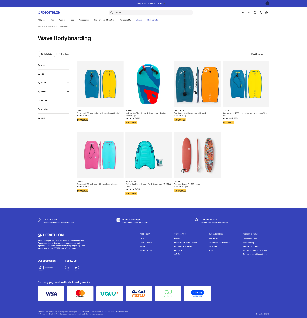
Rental (177, 239)
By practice (43, 109)
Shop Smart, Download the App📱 (151, 3)
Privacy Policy (248, 242)
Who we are (214, 239)
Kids (73, 20)
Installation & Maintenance (185, 242)
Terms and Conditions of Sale (255, 250)
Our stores (213, 246)
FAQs (142, 239)
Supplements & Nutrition (104, 20)
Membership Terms (251, 246)
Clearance (140, 20)
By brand (42, 82)
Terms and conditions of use (255, 254)
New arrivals (152, 20)
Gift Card (178, 254)
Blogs (211, 250)
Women (62, 20)
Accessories (84, 20)
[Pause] (267, 3)
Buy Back (178, 250)
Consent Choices (250, 239)
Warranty (144, 246)
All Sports (42, 20)
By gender (42, 100)
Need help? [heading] (145, 234)
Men (53, 20)
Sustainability (125, 20)
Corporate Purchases (183, 246)
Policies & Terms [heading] (251, 234)
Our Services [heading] (180, 234)
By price (41, 65)
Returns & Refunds (148, 250)
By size (41, 74)
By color (41, 118)
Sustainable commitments (219, 242)
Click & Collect (146, 242)
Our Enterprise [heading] (216, 234)
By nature (42, 91)
